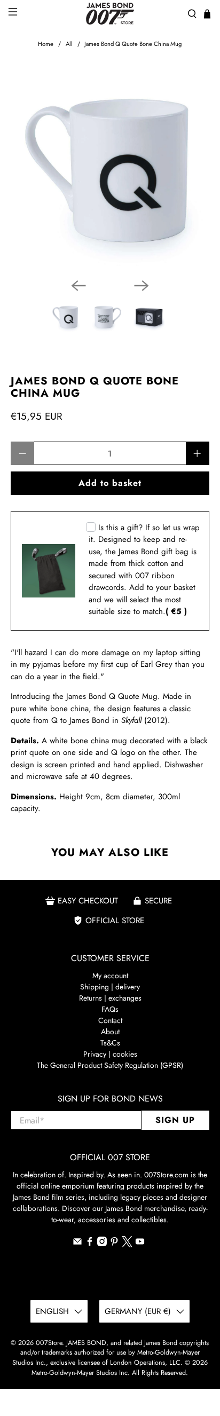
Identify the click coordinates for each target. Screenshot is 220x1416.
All (69, 44)
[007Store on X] (127, 1244)
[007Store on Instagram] (102, 1243)
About (110, 1031)
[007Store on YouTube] (140, 1243)
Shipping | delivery (110, 986)
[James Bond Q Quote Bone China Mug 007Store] (110, 171)
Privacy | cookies (110, 1054)
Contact (110, 1020)
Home (45, 44)
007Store (49, 1343)
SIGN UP (175, 1120)
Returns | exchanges (110, 998)
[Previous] (78, 286)
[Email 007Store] (77, 1243)
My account (110, 975)
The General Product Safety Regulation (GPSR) (110, 1065)
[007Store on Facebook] (90, 1243)
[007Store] (110, 14)
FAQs (110, 1009)
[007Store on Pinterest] (114, 1243)
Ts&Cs (110, 1042)
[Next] (141, 286)
